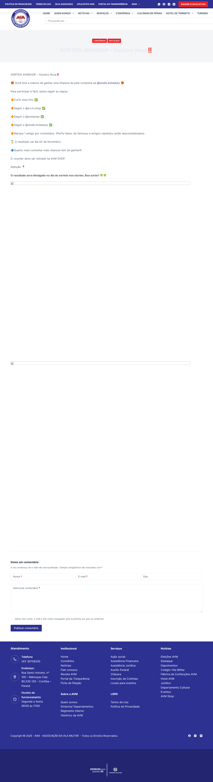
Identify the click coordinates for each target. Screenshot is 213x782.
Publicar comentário (26, 628)
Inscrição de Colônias (124, 678)
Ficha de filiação (71, 683)
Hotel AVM (167, 678)
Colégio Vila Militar (173, 669)
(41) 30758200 (30, 661)
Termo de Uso (43, 4)
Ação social (118, 656)
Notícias (83, 13)
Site (145, 576)
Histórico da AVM (72, 715)
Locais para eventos (123, 683)
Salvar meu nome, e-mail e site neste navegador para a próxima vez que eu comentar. (59, 618)
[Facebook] (164, 4)
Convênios (123, 13)
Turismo (202, 13)
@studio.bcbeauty (108, 83)
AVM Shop (167, 696)
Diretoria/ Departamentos (77, 706)
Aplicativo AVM (85, 4)
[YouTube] (174, 4)
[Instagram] (169, 4)
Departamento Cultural (175, 687)
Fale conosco (69, 669)
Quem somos (62, 13)
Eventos (166, 691)
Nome (17, 576)
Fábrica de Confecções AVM (179, 674)
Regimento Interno (72, 710)
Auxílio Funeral (120, 669)
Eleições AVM (169, 656)
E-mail (83, 576)
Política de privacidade (18, 4)
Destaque (114, 41)
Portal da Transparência (113, 4)
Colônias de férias (149, 13)
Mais (134, 4)
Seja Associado (64, 4)
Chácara (116, 674)
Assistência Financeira (124, 661)
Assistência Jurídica (123, 665)
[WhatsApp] (159, 4)
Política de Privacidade (125, 706)
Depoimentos (169, 665)
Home (46, 13)
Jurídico (166, 683)
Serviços (103, 13)
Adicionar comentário (26, 588)
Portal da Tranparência (75, 678)
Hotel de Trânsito (178, 13)
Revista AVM (69, 674)
